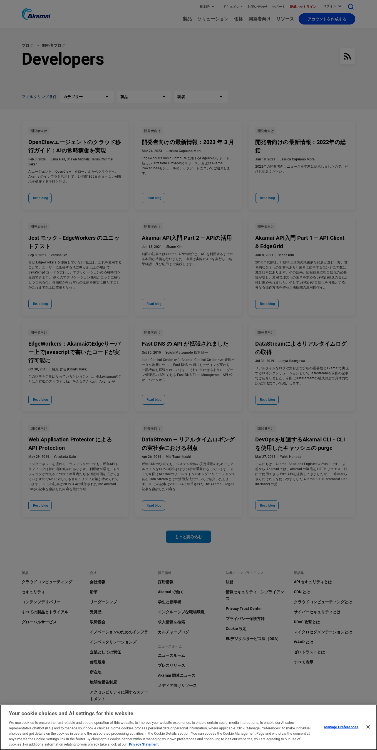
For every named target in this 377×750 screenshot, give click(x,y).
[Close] (368, 727)
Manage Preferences (341, 727)
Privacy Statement (143, 744)
